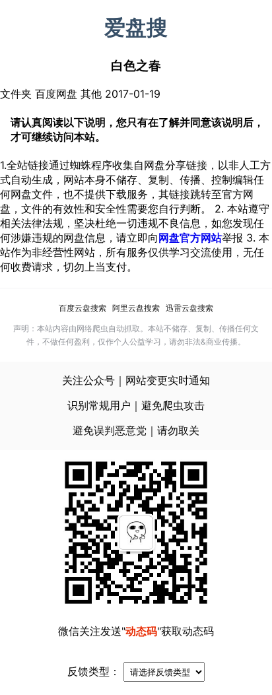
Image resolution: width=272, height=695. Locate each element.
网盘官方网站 (190, 237)
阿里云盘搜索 (136, 308)
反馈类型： (93, 671)
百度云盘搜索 (82, 308)
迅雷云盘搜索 (189, 308)
